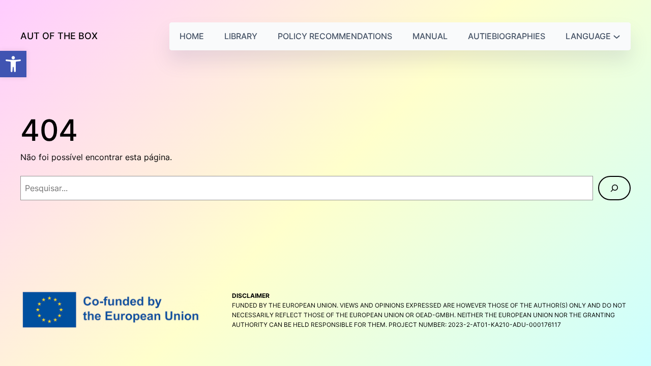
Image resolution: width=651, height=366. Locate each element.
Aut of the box (59, 35)
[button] (13, 64)
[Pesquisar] (614, 188)
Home (192, 36)
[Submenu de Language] (616, 36)
